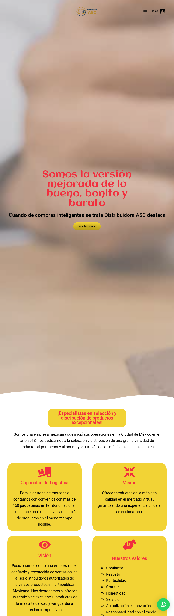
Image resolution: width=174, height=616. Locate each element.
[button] (163, 604)
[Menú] (145, 12)
